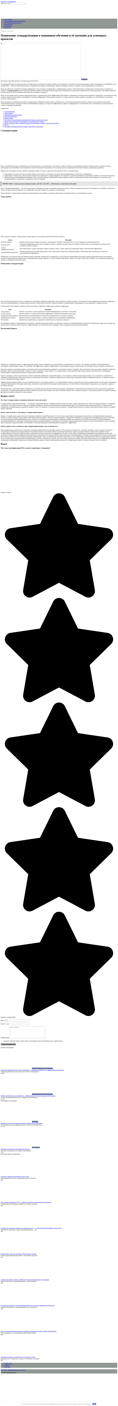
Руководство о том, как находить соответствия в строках (18, 1254)
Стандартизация (9, 111)
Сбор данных (8, 113)
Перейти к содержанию (8, 1)
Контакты (7, 1367)
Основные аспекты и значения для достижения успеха (18, 1357)
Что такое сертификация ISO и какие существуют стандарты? (23, 126)
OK (94, 1404)
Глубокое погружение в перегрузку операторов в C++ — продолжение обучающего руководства (31, 1228)
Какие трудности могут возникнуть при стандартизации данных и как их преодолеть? (31, 123)
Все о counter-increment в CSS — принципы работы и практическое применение (26, 1202)
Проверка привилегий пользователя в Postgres (15, 1149)
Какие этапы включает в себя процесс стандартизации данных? (24, 121)
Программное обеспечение (12, 23)
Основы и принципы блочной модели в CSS (15, 1176)
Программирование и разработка (14, 21)
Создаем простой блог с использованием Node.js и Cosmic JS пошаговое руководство (27, 1305)
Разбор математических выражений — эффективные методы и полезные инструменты (28, 1096)
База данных (8, 19)
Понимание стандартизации (13, 115)
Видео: (6, 125)
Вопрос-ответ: (8, 118)
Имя (3, 1020)
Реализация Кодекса (10, 116)
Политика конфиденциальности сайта (13, 1370)
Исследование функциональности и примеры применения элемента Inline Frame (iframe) (28, 1331)
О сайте (6, 1365)
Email (3, 1024)
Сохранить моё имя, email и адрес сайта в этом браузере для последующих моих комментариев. (33, 1041)
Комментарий (5, 1037)
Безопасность (8, 24)
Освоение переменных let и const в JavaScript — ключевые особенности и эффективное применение (32, 1070)
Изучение (7, 28)
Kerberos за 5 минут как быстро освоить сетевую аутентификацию (21, 1123)
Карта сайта (8, 1363)
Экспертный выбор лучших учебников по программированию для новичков (25, 1279)
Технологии (8, 26)
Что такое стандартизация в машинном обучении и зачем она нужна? (26, 120)
